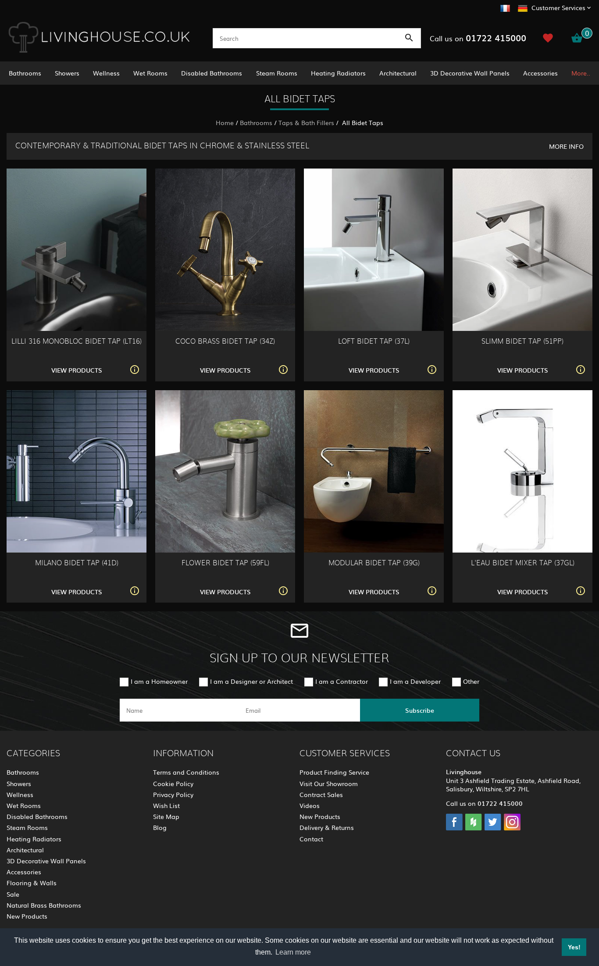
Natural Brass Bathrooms (44, 905)
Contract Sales (321, 794)
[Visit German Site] (522, 7)
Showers (67, 72)
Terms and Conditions (186, 772)
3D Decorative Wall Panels (470, 72)
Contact (311, 838)
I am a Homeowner (159, 681)
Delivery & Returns (327, 827)
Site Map (166, 816)
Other (471, 681)
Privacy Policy (173, 794)
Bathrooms (25, 72)
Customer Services (558, 7)
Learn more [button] (293, 952)
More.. (580, 72)
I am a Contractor (341, 681)
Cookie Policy (173, 783)
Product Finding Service (334, 772)
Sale (13, 894)
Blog (160, 827)
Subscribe (419, 710)
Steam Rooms (276, 72)
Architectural (398, 72)
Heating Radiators (338, 72)
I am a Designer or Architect (251, 681)
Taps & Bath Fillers (306, 122)
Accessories (540, 72)
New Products (27, 916)
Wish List (166, 805)
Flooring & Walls (32, 882)
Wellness (106, 72)
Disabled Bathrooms (211, 72)
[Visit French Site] (505, 7)
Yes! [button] (574, 947)
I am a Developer (415, 681)
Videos (310, 805)
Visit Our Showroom (329, 783)
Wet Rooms (150, 72)
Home (225, 122)
